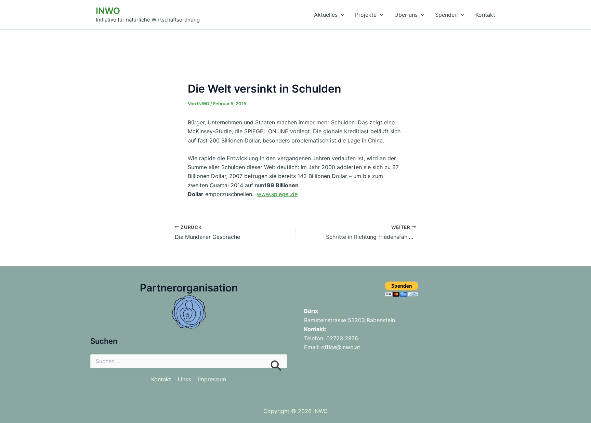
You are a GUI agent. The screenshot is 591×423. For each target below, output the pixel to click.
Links (184, 379)
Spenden (446, 14)
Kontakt (485, 14)
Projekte (366, 14)
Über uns (406, 14)
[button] (341, 14)
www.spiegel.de (277, 194)
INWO (108, 10)
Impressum (212, 379)
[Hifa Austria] (189, 311)
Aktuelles (326, 14)
